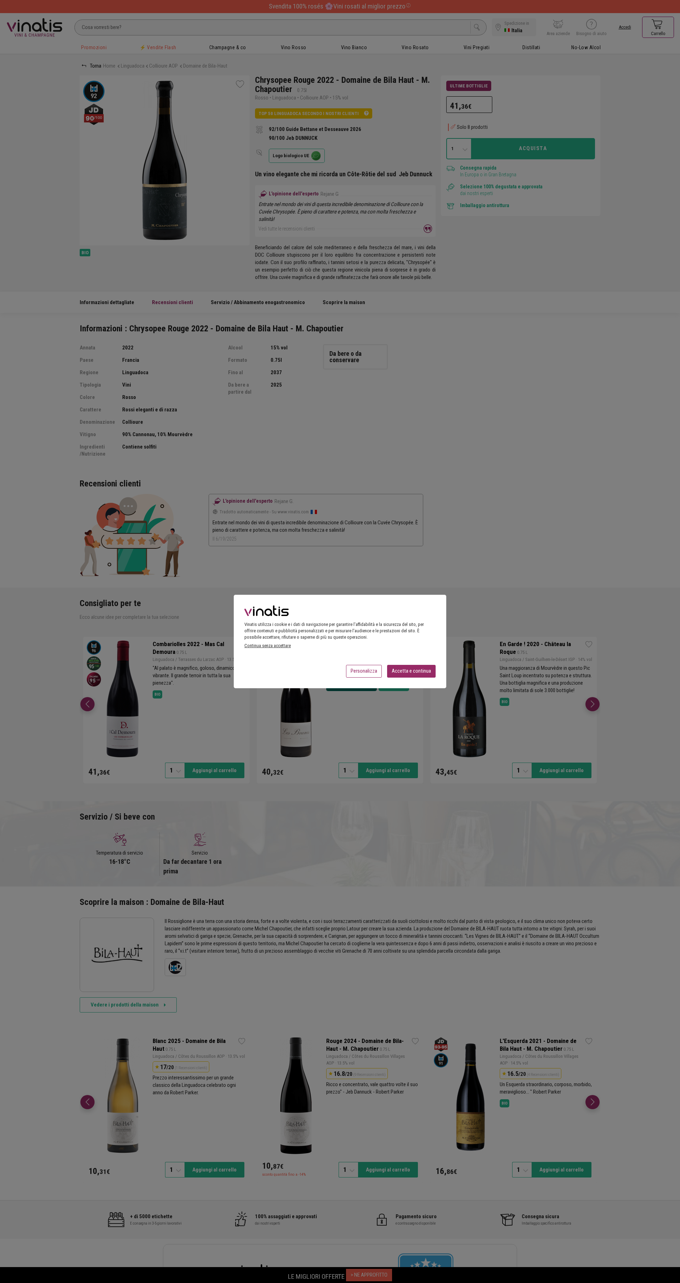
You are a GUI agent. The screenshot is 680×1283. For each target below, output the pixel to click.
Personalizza (364, 671)
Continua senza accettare (267, 645)
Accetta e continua (411, 671)
